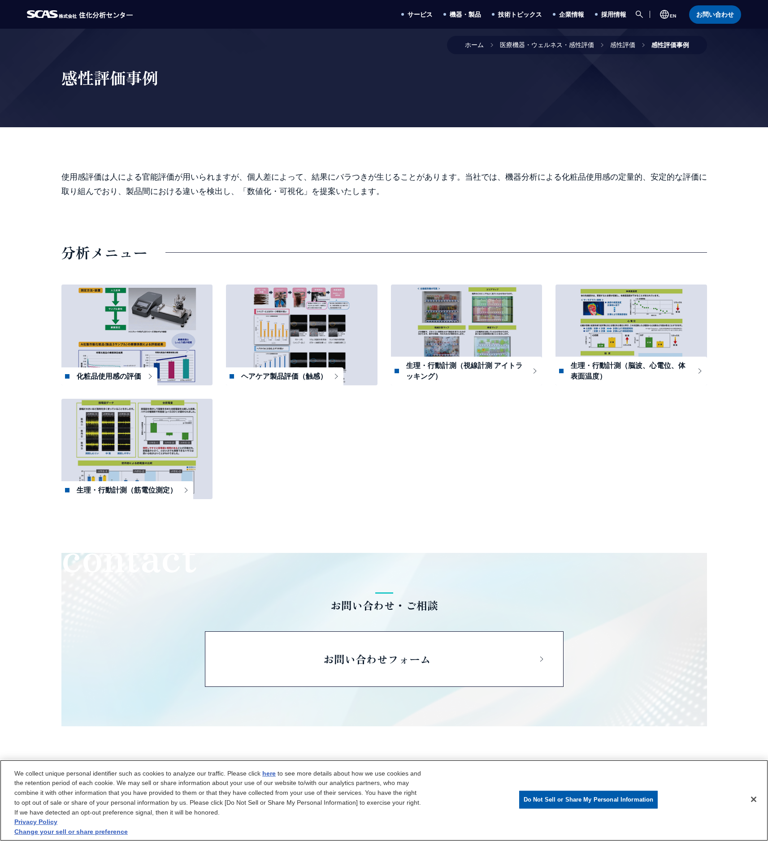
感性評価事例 (670, 44)
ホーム (474, 44)
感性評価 (622, 44)
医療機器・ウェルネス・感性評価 (547, 44)
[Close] (754, 799)
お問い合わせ (715, 14)
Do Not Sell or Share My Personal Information (589, 799)
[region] (384, 800)
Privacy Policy (35, 821)
